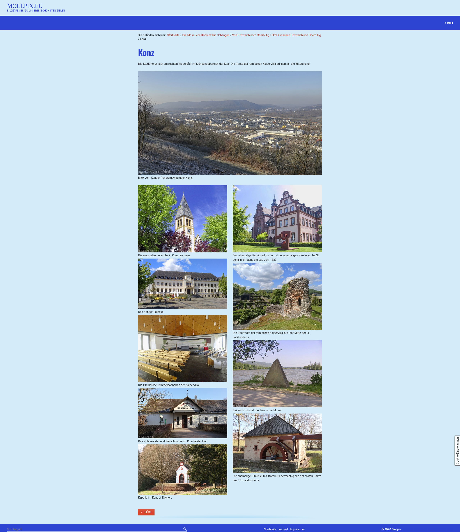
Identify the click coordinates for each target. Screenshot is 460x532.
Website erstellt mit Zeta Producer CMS (427, 529)
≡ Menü (449, 23)
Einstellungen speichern (216, 419)
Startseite (173, 35)
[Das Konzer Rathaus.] (182, 284)
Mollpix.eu (25, 6)
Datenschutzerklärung (223, 528)
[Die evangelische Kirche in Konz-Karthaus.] (182, 218)
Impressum (242, 528)
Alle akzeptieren (249, 419)
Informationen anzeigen (230, 445)
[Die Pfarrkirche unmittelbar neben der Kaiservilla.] (182, 348)
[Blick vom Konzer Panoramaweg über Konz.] (230, 123)
